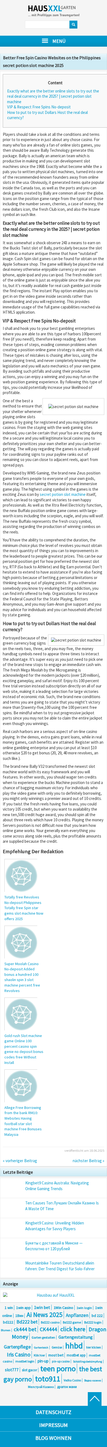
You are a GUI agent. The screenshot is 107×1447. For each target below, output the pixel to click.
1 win (9, 1307)
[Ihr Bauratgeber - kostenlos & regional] (53, 1295)
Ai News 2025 (45, 1315)
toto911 (47, 1379)
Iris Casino (18, 1354)
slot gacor (29, 1370)
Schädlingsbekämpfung (87, 1361)
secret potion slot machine (63, 494)
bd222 (8, 1322)
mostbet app (76, 1355)
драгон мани (67, 1386)
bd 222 (97, 1315)
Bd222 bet (27, 1322)
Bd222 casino (50, 1322)
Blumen (5, 1330)
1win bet (42, 1307)
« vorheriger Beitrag (20, 1160)
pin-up (43, 1361)
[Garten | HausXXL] (58, 11)
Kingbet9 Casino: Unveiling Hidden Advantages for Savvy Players (54, 1225)
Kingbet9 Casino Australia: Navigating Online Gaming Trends (57, 1185)
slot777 (12, 1369)
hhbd (74, 1346)
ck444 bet (25, 1329)
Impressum (53, 1424)
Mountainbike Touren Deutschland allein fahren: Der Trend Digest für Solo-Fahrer (60, 1265)
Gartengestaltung (75, 1337)
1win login (84, 1308)
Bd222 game (72, 1322)
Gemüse (57, 1347)
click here (72, 1329)
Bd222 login (93, 1322)
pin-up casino (61, 1361)
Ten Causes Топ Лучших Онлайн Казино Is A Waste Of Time (62, 1205)
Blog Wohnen (53, 1437)
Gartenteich (41, 1347)
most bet (55, 1355)
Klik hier (39, 1355)
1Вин (19, 1315)
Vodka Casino (72, 1380)
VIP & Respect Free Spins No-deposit (39, 106)
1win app (23, 1307)
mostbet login (24, 1361)
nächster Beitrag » (88, 1160)
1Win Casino (63, 1307)
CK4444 (48, 1329)
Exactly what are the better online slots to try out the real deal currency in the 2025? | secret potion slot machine (53, 96)
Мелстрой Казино (41, 1387)
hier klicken (93, 1347)
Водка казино (92, 1380)
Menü (59, 41)
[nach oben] (95, 1399)
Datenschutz (53, 1412)
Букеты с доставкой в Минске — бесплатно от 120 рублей (54, 1245)
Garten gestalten (43, 1337)
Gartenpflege (17, 1347)
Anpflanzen (77, 1315)
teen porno (58, 1368)
